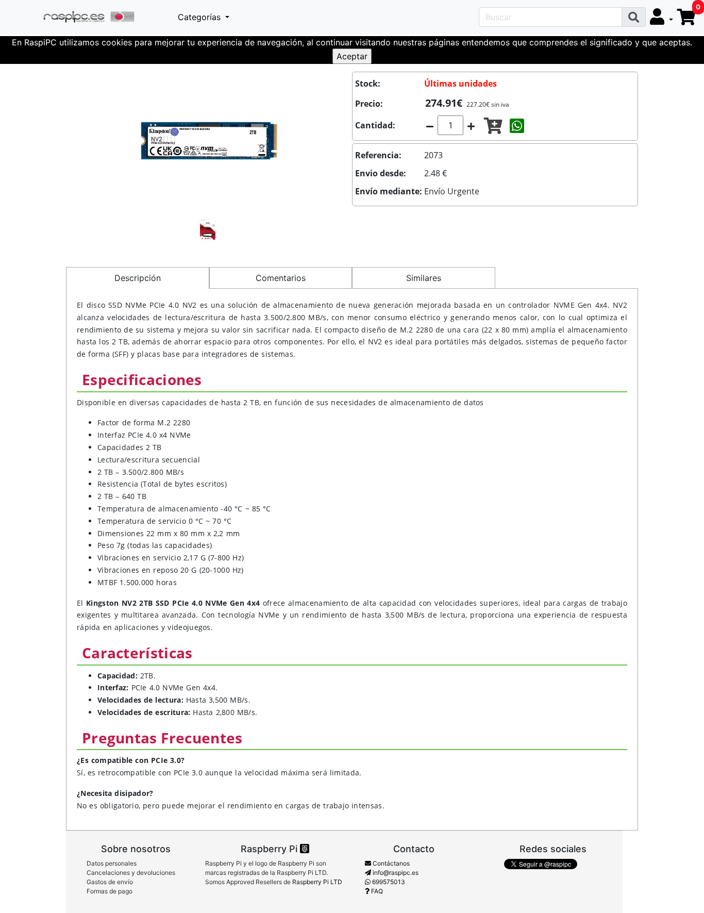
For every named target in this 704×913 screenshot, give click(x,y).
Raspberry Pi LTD (317, 882)
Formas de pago (109, 891)
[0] (686, 17)
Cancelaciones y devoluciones (131, 872)
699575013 (388, 882)
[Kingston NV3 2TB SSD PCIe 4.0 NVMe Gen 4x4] (209, 140)
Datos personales (112, 863)
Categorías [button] (200, 17)
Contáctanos (390, 863)
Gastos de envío (110, 882)
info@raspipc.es (394, 872)
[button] (661, 17)
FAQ (376, 891)
